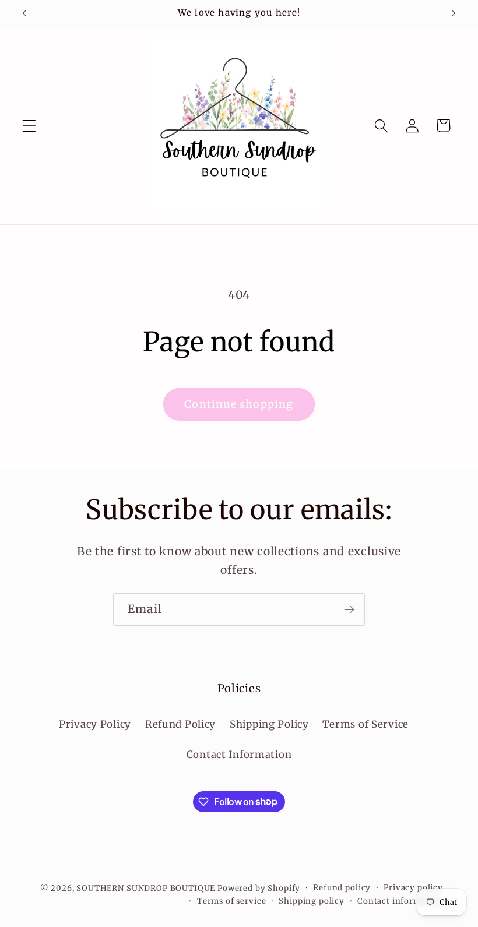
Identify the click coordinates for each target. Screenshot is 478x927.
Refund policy (342, 888)
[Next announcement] (453, 13)
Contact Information (239, 754)
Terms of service (231, 901)
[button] (29, 125)
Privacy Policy (95, 724)
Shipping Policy (269, 724)
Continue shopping (238, 404)
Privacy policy (413, 888)
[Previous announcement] (24, 13)
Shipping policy (312, 901)
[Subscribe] (348, 609)
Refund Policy (180, 724)
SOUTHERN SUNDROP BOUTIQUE (145, 888)
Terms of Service (365, 724)
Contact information (400, 901)
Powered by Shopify (258, 888)
